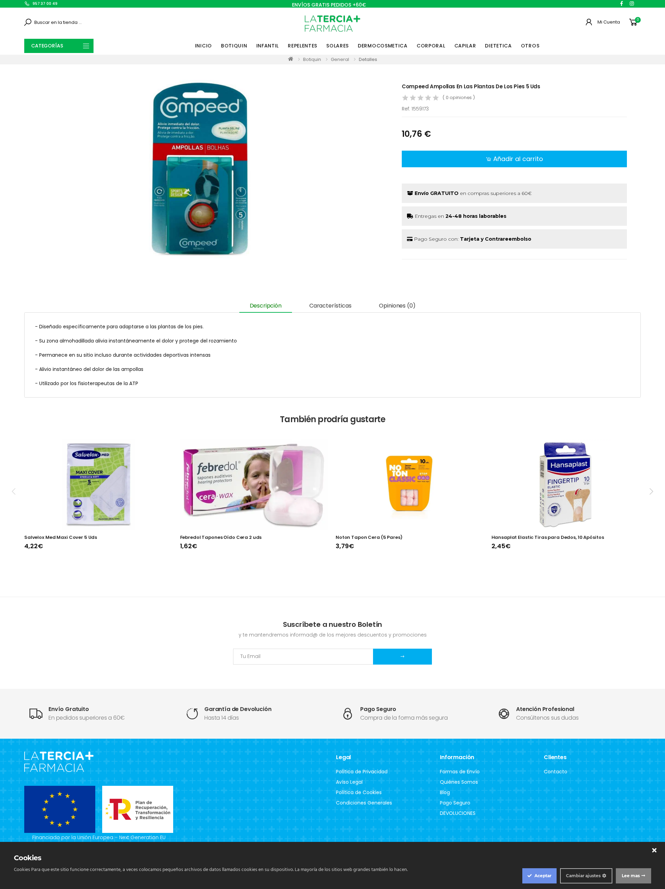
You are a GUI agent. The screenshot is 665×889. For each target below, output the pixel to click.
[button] (634, 22)
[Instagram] (632, 3)
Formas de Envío (460, 771)
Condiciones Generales (364, 802)
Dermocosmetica (383, 45)
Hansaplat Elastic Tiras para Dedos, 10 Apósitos (547, 537)
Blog (445, 792)
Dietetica (498, 45)
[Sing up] (402, 657)
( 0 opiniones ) (459, 97)
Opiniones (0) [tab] (397, 306)
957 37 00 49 (45, 3)
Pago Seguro (455, 802)
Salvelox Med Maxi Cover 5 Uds (60, 537)
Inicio (203, 45)
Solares (337, 45)
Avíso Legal (349, 782)
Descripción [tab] (266, 306)
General (340, 59)
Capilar (465, 45)
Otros (530, 45)
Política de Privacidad (362, 771)
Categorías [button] (47, 45)
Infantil (267, 45)
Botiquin (234, 45)
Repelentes (302, 45)
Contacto (555, 771)
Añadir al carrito (518, 158)
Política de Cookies (359, 792)
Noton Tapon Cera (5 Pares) (369, 537)
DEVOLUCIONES (458, 813)
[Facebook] (621, 3)
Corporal (431, 45)
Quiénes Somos (459, 782)
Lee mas (631, 875)
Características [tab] (330, 306)
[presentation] (14, 491)
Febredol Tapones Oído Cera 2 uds (221, 537)
